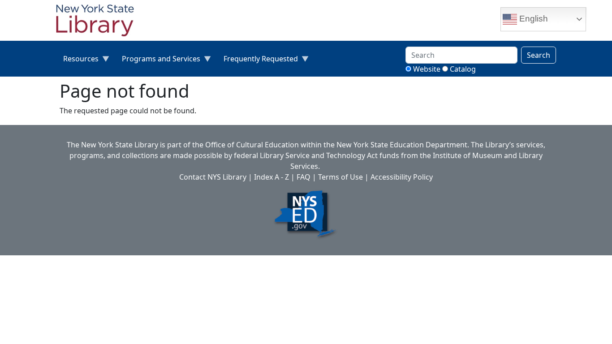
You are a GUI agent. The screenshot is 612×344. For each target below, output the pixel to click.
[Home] (98, 21)
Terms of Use (340, 177)
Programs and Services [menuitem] (157, 61)
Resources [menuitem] (77, 61)
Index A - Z (271, 177)
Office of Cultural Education (252, 145)
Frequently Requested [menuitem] (257, 61)
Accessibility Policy (402, 177)
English (532, 18)
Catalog (463, 69)
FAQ (303, 177)
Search (538, 55)
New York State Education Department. (402, 145)
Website (426, 69)
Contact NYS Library (212, 177)
